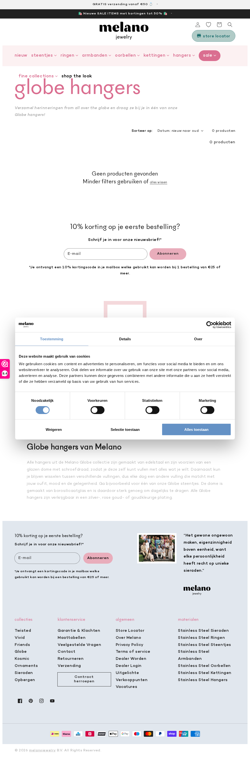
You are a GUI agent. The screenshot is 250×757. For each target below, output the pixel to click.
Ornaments (26, 666)
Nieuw (21, 55)
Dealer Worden (131, 659)
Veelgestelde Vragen (79, 645)
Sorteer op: (142, 131)
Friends (22, 645)
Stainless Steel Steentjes (204, 645)
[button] (230, 24)
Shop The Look (77, 76)
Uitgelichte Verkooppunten (132, 676)
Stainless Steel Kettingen (204, 673)
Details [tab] (125, 339)
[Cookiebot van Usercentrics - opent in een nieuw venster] (209, 324)
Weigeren (54, 429)
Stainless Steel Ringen (201, 638)
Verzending (69, 666)
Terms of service (133, 651)
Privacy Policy (129, 645)
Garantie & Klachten (79, 630)
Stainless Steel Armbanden (193, 655)
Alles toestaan (196, 429)
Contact (66, 651)
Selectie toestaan (125, 429)
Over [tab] (198, 339)
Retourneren (71, 659)
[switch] (97, 410)
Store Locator (130, 630)
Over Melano (128, 638)
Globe (21, 651)
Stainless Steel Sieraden (203, 630)
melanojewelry (42, 750)
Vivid (20, 638)
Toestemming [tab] (51, 339)
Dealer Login (129, 666)
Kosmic (22, 659)
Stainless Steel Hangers (203, 680)
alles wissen (158, 182)
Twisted (23, 630)
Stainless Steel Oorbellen (204, 666)
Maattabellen (71, 638)
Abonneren (168, 253)
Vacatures (126, 687)
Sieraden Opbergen (25, 676)
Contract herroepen (84, 679)
